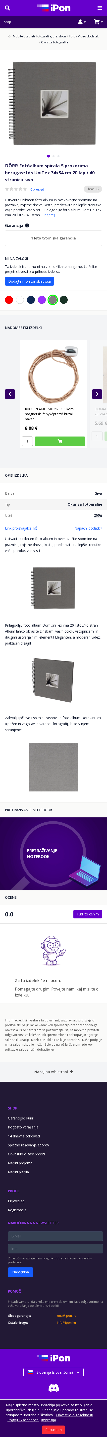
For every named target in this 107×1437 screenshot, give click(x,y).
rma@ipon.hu (66, 1316)
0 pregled (37, 190)
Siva (98, 493)
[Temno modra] (31, 300)
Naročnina (20, 1272)
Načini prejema (20, 1163)
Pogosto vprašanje (23, 1127)
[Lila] (42, 300)
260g (98, 515)
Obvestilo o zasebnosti (26, 1154)
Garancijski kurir (20, 1118)
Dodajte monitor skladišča (29, 281)
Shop (7, 22)
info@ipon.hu (66, 1323)
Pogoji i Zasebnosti (23, 1420)
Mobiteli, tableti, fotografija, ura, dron (39, 36)
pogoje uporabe (54, 1258)
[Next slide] (97, 394)
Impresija (48, 1420)
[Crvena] (9, 300)
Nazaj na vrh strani (51, 1071)
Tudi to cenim (88, 914)
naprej (50, 215)
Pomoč (14, 1291)
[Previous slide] (10, 394)
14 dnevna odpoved (24, 1136)
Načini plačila (18, 1172)
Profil (13, 1191)
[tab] (48, 156)
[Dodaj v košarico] (60, 441)
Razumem (53, 1429)
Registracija (17, 1210)
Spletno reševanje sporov (28, 1145)
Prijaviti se (16, 1201)
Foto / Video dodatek (83, 36)
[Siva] (53, 300)
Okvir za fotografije (53, 42)
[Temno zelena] (64, 300)
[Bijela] (20, 300)
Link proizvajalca (18, 528)
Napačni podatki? (88, 528)
